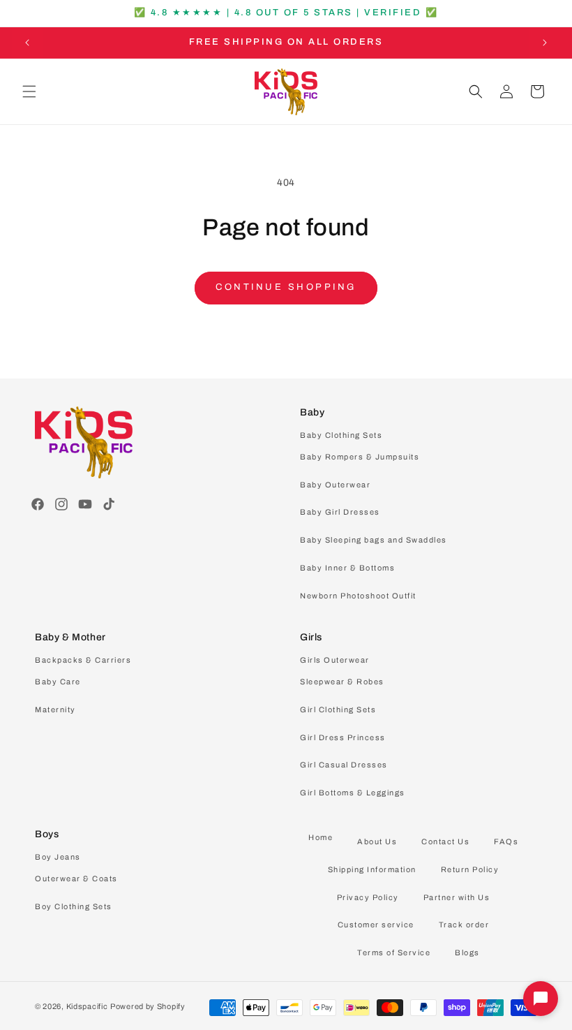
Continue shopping (286, 287)
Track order (464, 924)
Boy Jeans (58, 857)
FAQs (506, 841)
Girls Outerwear (335, 660)
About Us (377, 841)
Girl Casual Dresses (344, 764)
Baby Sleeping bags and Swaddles (373, 540)
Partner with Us (456, 897)
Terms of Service (393, 952)
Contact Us (445, 841)
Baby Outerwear (335, 484)
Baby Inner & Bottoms (347, 568)
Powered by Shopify (148, 1006)
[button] (29, 91)
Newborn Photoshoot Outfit (358, 595)
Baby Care (58, 681)
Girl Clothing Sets (338, 709)
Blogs (467, 952)
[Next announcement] (544, 42)
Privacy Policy (368, 897)
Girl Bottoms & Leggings (352, 792)
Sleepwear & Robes (342, 681)
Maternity (55, 709)
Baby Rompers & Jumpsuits (359, 457)
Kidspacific (87, 1006)
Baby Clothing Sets (341, 435)
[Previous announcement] (27, 42)
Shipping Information (372, 869)
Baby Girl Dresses (340, 512)
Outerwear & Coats (76, 878)
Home (320, 837)
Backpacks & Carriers (83, 660)
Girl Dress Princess (343, 737)
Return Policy (470, 869)
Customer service (376, 924)
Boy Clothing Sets (73, 906)
